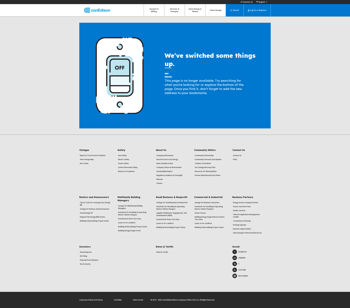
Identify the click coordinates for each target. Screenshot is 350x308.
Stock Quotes (85, 264)
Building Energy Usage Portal (129, 230)
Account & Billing (154, 10)
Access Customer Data (242, 206)
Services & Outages (174, 10)
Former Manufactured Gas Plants (207, 175)
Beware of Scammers (126, 171)
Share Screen (138, 300)
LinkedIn (241, 258)
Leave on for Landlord (126, 222)
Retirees (159, 179)
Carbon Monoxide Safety (127, 167)
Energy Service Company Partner (245, 202)
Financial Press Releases (89, 260)
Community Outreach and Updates (208, 159)
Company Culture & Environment (169, 167)
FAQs (235, 159)
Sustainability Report (164, 171)
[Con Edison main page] (94, 10)
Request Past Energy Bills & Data (92, 217)
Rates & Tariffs (162, 252)
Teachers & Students (203, 163)
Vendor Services (239, 210)
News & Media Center (164, 163)
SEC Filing (83, 256)
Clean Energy (215, 10)
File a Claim (84, 163)
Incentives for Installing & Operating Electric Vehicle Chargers (132, 213)
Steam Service (200, 213)
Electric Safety (123, 159)
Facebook (242, 252)
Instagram (243, 276)
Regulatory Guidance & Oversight (169, 175)
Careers (159, 183)
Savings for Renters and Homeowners (94, 209)
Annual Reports (86, 252)
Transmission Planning (242, 221)
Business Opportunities (242, 229)
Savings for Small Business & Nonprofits (172, 202)
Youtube (242, 270)
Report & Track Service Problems (93, 155)
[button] (262, 2)
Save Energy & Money (195, 10)
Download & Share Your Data (129, 219)
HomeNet (118, 300)
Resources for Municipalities (206, 171)
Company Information (164, 155)
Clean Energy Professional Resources (247, 233)
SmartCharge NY (86, 213)
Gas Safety (122, 155)
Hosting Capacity (239, 225)
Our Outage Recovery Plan (205, 167)
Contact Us (248, 2)
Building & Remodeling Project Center (94, 221)
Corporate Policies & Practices (91, 300)
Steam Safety (123, 163)
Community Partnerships (204, 155)
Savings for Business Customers (207, 202)
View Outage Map (87, 159)
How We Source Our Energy (167, 159)
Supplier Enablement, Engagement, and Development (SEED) (171, 214)
